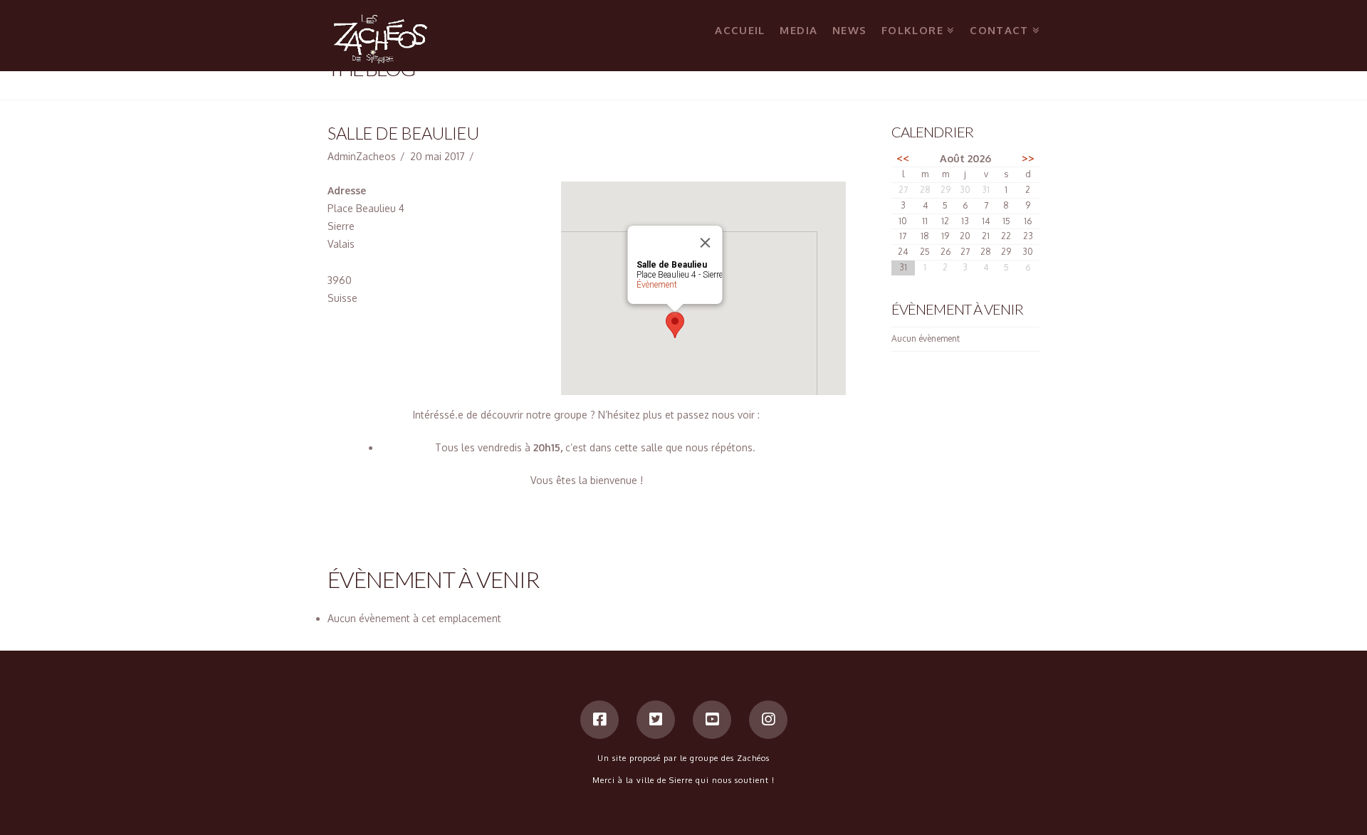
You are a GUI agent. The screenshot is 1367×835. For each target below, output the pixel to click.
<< (902, 158)
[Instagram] (768, 719)
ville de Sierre (666, 780)
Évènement (656, 285)
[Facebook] (599, 719)
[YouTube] (712, 719)
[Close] (705, 243)
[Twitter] (656, 719)
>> (1028, 158)
